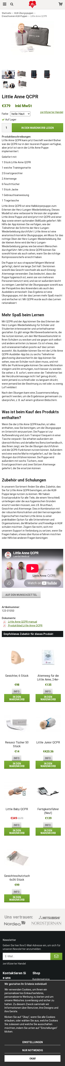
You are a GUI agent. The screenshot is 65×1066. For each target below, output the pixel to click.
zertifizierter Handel (51, 112)
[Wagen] (61, 4)
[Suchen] (12, 4)
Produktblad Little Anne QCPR (25, 625)
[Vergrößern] (32, 37)
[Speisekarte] (4, 4)
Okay (32, 1058)
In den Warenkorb (17, 698)
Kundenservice (41, 979)
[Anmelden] (56, 956)
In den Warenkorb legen (37, 127)
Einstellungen (32, 1042)
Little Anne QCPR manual (22, 621)
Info (17, 691)
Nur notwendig (32, 1050)
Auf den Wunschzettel (21, 594)
